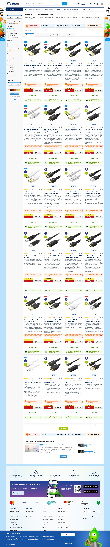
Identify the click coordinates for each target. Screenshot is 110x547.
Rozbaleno (11, 44)
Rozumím (68, 534)
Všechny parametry (14, 93)
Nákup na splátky (14, 522)
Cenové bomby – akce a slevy (35, 9)
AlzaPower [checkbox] (11, 56)
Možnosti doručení (14, 511)
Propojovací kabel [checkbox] (13, 75)
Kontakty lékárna (46, 514)
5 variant (53, 124)
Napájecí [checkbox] (11, 71)
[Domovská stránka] (25, 9)
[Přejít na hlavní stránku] (13, 4)
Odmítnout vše (68, 543)
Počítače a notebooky (48, 9)
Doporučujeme (29, 35)
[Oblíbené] (94, 4)
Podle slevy (48, 35)
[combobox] (43, 3)
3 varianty (94, 375)
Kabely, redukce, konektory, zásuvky (72, 9)
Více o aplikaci (17, 493)
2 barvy (53, 375)
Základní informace (47, 516)
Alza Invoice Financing (63, 527)
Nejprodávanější (39, 35)
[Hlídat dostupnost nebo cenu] (41, 63)
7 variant (33, 250)
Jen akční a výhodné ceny (14, 21)
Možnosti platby (13, 514)
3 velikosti (93, 124)
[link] (14, 99)
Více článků (63, 456)
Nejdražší (63, 35)
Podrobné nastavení (68, 539)
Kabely (83, 9)
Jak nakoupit (29, 516)
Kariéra (44, 524)
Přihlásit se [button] (82, 4)
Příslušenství (58, 9)
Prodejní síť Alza (14, 519)
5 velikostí (73, 60)
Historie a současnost (47, 519)
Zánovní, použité (12, 45)
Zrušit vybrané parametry (14, 96)
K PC (89, 9)
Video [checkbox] (10, 69)
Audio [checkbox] (10, 67)
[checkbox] (14, 21)
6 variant (53, 60)
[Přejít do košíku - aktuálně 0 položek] (102, 4)
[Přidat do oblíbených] (39, 63)
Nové (10, 42)
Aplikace (44, 530)
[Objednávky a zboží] (91, 4)
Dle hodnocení (71, 35)
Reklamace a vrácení (15, 516)
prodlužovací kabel (88, 451)
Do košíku (38, 90)
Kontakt (44, 511)
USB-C (41, 444)
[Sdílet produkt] (57, 14)
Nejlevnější (55, 35)
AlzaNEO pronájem (63, 514)
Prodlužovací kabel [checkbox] (13, 78)
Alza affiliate (61, 519)
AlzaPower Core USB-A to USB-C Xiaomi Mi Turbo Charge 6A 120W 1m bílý (32, 382)
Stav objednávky (30, 511)
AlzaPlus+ (60, 516)
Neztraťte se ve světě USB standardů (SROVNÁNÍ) (54, 444)
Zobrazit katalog (11, 9)
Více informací (12, 544)
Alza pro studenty (62, 522)
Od (7, 15)
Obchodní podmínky (15, 524)
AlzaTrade (60, 524)
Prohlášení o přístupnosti (16, 527)
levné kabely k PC (29, 18)
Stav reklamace (30, 514)
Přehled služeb (13, 530)
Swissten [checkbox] (11, 58)
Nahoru (27, 424)
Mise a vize (45, 522)
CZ (86, 518)
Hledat (64, 3)
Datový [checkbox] (10, 65)
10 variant (33, 60)
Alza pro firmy (61, 511)
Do (21, 15)
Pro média (44, 527)
